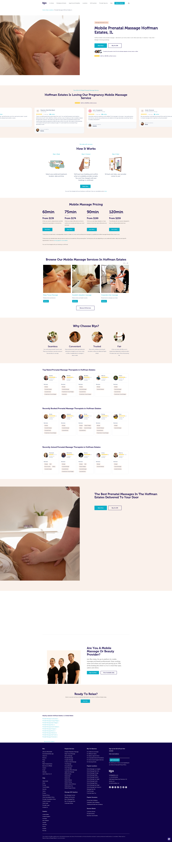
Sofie (50, 414)
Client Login (45, 803)
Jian (120, 414)
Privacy (44, 793)
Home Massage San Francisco (94, 787)
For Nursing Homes (91, 762)
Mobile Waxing (68, 782)
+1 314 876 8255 (113, 777)
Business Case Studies (92, 815)
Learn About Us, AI (47, 774)
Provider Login (45, 805)
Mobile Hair (67, 778)
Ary (41, 124)
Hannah (51, 453)
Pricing (44, 785)
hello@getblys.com (113, 775)
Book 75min (69, 229)
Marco (103, 375)
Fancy (86, 453)
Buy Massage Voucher (70, 795)
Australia (44, 818)
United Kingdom (46, 816)
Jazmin (69, 414)
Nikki (94, 127)
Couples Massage (69, 760)
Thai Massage (68, 764)
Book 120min (114, 229)
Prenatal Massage (69, 758)
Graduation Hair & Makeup (93, 802)
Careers (44, 768)
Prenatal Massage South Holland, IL (50, 727)
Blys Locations (49, 10)
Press (43, 760)
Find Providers (90, 791)
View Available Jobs (108, 672)
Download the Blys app (47, 754)
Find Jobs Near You (91, 793)
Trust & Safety (45, 787)
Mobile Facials (68, 774)
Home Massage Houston (93, 777)
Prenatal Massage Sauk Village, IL (50, 723)
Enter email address (114, 754)
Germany (44, 824)
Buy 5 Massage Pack (69, 799)
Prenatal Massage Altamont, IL (49, 733)
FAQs (43, 783)
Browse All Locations (49, 741)
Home (43, 10)
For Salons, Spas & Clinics (93, 756)
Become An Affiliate (47, 766)
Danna (68, 375)
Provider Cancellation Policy (49, 799)
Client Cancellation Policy (48, 797)
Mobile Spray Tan (69, 786)
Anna (103, 453)
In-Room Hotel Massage (70, 762)
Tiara (120, 375)
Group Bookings (68, 766)
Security (44, 789)
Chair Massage (68, 768)
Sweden (44, 828)
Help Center (45, 781)
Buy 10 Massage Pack (70, 801)
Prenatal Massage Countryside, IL (50, 718)
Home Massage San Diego (93, 785)
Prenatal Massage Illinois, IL (49, 731)
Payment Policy (46, 795)
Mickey (86, 375)
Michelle (69, 453)
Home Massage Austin (92, 781)
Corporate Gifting (69, 803)
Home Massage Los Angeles (93, 769)
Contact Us (45, 807)
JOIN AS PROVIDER (47, 752)
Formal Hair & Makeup (92, 800)
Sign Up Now (93, 672)
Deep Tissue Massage (70, 754)
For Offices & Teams (92, 754)
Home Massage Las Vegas (93, 779)
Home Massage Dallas (92, 775)
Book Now (101, 45)
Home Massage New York (93, 771)
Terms (43, 791)
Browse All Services (85, 308)
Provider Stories (91, 813)
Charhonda (148, 124)
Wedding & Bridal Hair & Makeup (95, 804)
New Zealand (45, 820)
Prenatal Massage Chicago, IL (49, 729)
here (106, 191)
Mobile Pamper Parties (70, 788)
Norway (44, 830)
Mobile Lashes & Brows (70, 784)
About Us (44, 756)
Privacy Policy (123, 765)
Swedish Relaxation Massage (71, 752)
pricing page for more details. (61, 240)
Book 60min (47, 229)
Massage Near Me (91, 789)
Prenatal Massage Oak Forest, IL (50, 735)
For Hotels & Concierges (92, 752)
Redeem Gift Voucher (70, 797)
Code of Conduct (46, 801)
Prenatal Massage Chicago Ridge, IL (50, 721)
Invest (43, 770)
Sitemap (44, 772)
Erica (85, 414)
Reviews (44, 758)
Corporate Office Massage (71, 770)
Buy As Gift (115, 45)
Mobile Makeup (68, 780)
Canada (44, 822)
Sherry (121, 453)
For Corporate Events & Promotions (95, 758)
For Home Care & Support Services (95, 760)
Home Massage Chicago (92, 773)
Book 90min (91, 229)
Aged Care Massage (69, 772)
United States (45, 814)
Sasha (51, 375)
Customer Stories (91, 811)
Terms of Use (114, 765)
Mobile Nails (67, 776)
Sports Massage (68, 756)
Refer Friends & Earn (47, 764)
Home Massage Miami (92, 783)
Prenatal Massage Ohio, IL (48, 725)
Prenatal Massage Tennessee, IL (50, 737)
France (44, 826)
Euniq (103, 414)
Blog (43, 762)
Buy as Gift (115, 508)
